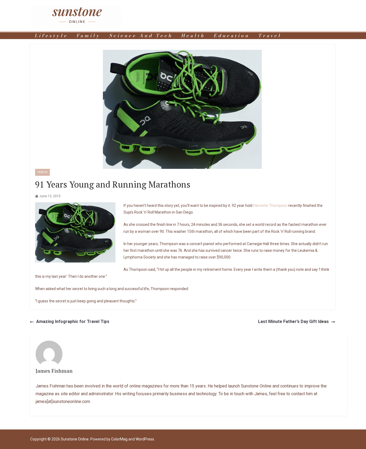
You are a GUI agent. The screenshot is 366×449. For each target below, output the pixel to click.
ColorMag (119, 439)
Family (88, 35)
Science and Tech (141, 35)
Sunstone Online (75, 439)
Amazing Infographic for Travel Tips (72, 321)
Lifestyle (51, 35)
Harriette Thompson (270, 205)
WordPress (145, 439)
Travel (269, 35)
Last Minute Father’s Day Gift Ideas (293, 321)
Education (231, 35)
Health (193, 35)
